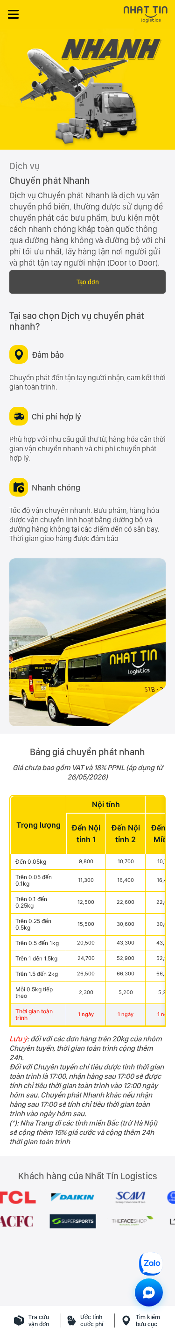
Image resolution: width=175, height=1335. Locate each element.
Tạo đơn (88, 282)
